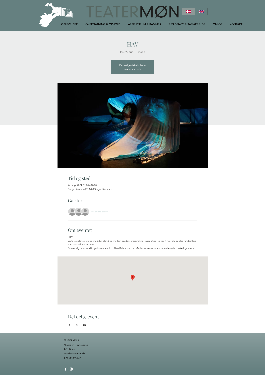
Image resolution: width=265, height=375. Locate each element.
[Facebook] (66, 369)
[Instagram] (71, 369)
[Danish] (188, 11)
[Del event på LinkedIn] (84, 325)
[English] (201, 11)
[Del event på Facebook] (69, 325)
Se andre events (132, 68)
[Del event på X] (76, 325)
